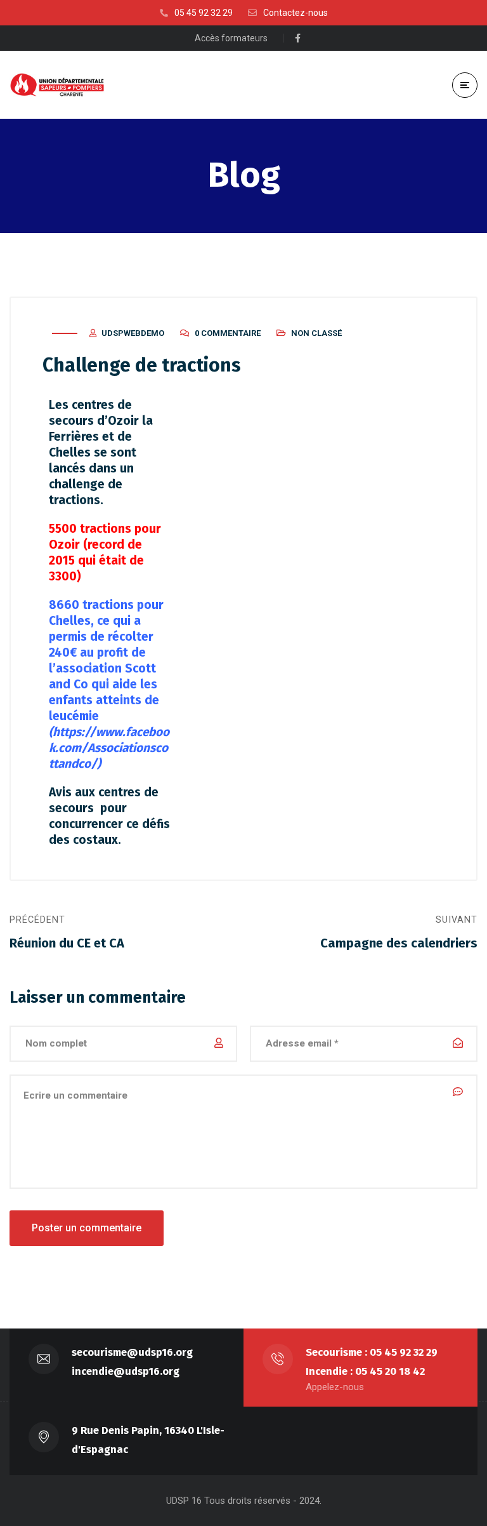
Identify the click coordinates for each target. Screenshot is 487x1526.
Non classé (316, 333)
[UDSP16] (57, 84)
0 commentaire (228, 333)
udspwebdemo (132, 333)
